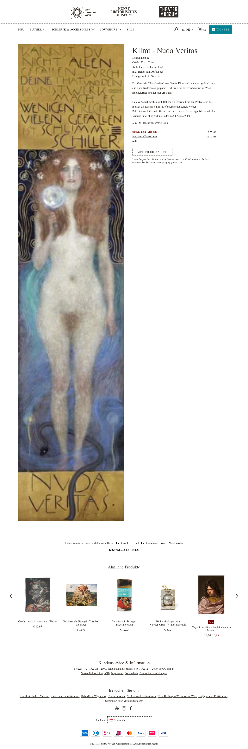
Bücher (36, 29)
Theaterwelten (123, 543)
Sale (131, 29)
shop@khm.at (166, 668)
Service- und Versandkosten (144, 136)
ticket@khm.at (116, 668)
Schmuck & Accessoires (71, 29)
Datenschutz (131, 673)
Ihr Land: (101, 720)
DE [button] (188, 29)
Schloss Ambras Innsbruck (141, 696)
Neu (21, 29)
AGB (107, 673)
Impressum (117, 673)
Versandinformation (92, 673)
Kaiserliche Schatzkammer (65, 696)
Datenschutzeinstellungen (153, 673)
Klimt (136, 543)
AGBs (134, 140)
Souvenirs (108, 29)
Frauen (163, 543)
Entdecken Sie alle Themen (124, 549)
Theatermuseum (149, 543)
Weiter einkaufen (152, 152)
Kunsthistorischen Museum (34, 696)
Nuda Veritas (176, 543)
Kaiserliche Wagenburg (94, 696)
